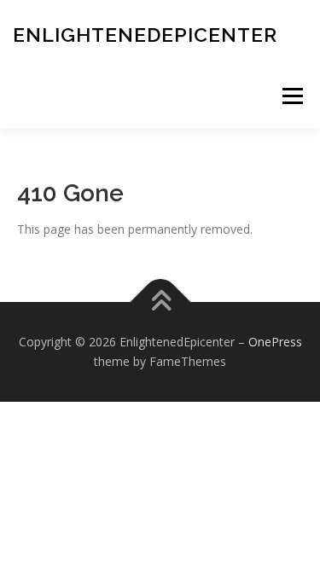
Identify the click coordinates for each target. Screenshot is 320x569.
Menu (292, 96)
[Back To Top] (160, 301)
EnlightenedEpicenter (145, 34)
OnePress (275, 342)
